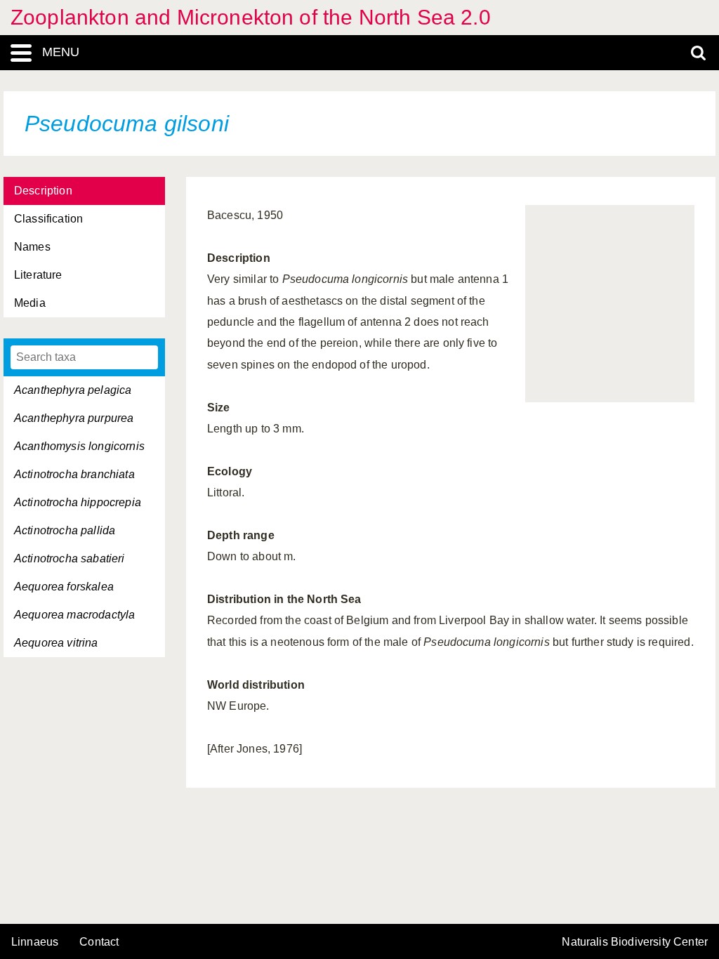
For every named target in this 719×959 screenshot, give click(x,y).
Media (30, 303)
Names (32, 247)
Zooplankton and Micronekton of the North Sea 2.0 (251, 17)
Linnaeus (34, 942)
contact (99, 942)
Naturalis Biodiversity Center (635, 942)
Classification (48, 219)
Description (43, 191)
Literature (38, 275)
